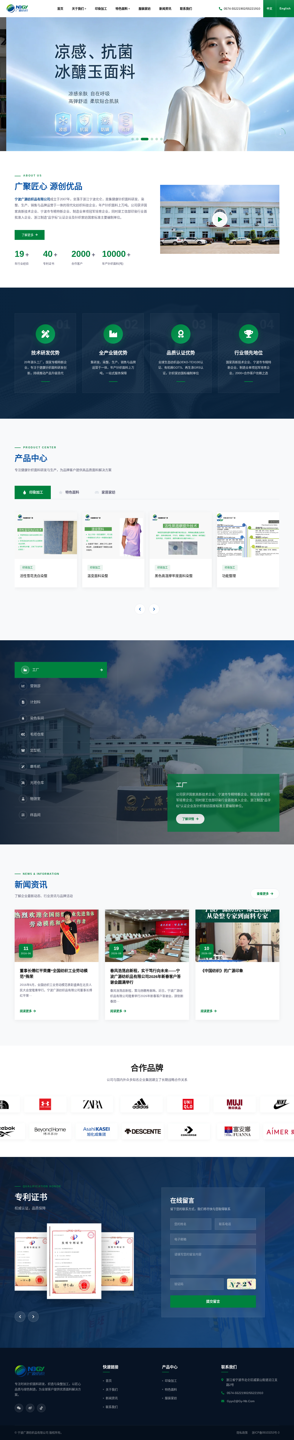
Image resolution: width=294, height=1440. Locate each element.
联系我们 (112, 1407)
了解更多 (28, 235)
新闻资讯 (112, 1398)
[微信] (19, 1408)
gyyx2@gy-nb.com (241, 1401)
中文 (269, 8)
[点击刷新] (241, 1284)
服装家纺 (171, 1398)
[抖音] (41, 1408)
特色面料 (171, 1389)
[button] (10, 84)
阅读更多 (26, 1011)
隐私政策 (242, 1432)
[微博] (30, 1408)
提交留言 (213, 1301)
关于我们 (112, 1389)
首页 (60, 8)
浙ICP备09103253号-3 (265, 1432)
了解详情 (188, 819)
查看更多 (263, 893)
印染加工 (171, 1380)
